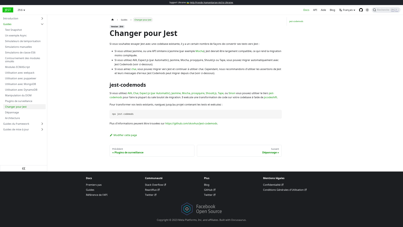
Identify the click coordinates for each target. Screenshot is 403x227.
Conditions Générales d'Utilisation (283, 190)
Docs (306, 10)
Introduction (10, 18)
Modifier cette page (125, 135)
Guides (7, 24)
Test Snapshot (13, 30)
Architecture (12, 118)
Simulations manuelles (18, 47)
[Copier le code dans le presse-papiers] (277, 113)
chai (133, 69)
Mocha (200, 51)
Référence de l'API (96, 195)
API (315, 10)
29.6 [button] (20, 10)
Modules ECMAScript (17, 67)
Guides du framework (16, 123)
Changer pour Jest (16, 106)
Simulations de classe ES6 (20, 52)
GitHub (208, 190)
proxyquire (197, 93)
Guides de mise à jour (16, 129)
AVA (130, 93)
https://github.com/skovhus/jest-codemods (191, 123)
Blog (332, 10)
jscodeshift (270, 97)
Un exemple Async (16, 35)
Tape (221, 93)
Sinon (232, 93)
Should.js (211, 93)
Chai (135, 93)
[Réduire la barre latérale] (23, 168)
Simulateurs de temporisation (23, 41)
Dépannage (12, 112)
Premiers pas (94, 184)
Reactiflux (151, 190)
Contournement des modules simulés (22, 59)
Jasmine (176, 93)
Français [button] (348, 10)
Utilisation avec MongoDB (20, 84)
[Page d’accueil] (113, 19)
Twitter (149, 195)
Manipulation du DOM (18, 95)
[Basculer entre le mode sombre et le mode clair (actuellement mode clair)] (367, 9)
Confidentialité (272, 184)
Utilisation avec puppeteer (20, 78)
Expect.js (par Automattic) (155, 93)
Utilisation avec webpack (19, 72)
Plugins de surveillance (18, 101)
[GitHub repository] (361, 9)
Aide (323, 10)
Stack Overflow (154, 184)
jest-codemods (296, 21)
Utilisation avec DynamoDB (21, 89)
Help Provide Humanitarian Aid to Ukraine (211, 2)
